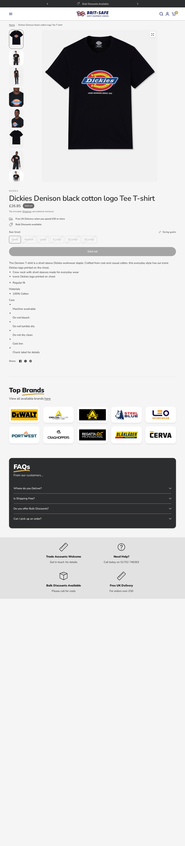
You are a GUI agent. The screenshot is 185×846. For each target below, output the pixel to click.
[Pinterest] (30, 361)
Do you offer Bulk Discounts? (31, 508)
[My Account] (167, 13)
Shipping (26, 211)
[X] (25, 361)
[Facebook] (20, 361)
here (47, 399)
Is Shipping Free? (24, 498)
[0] (173, 13)
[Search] (161, 13)
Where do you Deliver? (28, 488)
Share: (12, 361)
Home (12, 24)
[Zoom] (152, 34)
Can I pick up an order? (28, 519)
